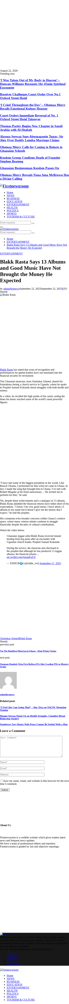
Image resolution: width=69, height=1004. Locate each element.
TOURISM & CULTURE (21, 216)
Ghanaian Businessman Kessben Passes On (29, 168)
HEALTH (12, 207)
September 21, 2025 (50, 563)
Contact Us (13, 958)
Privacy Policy (14, 964)
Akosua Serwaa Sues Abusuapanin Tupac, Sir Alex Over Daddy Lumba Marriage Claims (31, 138)
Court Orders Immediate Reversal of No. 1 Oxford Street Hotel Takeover (29, 117)
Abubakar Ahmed (9, 638)
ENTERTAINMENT (18, 204)
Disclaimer (12, 961)
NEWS (10, 195)
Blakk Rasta (6, 369)
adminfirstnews (11, 288)
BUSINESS (13, 198)
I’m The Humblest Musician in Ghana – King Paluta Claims (28, 651)
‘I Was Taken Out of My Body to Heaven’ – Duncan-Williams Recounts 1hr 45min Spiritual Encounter (32, 83)
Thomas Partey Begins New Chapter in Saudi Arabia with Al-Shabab (31, 128)
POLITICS (13, 210)
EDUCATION (14, 201)
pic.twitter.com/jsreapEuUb (21, 557)
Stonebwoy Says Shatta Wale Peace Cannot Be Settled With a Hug (33, 724)
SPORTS (12, 213)
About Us (12, 955)
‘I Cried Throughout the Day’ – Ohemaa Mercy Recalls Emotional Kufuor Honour (32, 106)
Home (10, 192)
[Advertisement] (34, 34)
